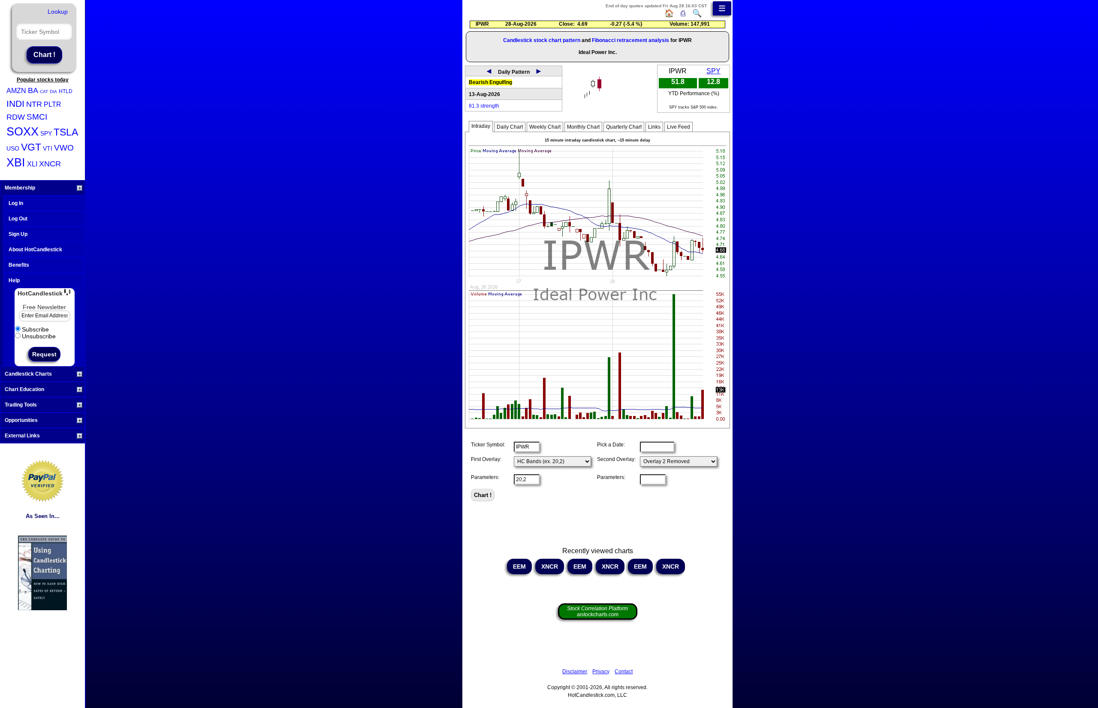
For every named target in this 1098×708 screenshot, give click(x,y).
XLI (32, 164)
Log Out (18, 219)
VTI (47, 148)
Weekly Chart (545, 127)
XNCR (50, 164)
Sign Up (18, 234)
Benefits (19, 265)
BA (33, 90)
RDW (15, 117)
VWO (64, 147)
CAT (44, 91)
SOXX (22, 131)
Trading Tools (21, 405)
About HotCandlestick (35, 250)
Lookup (58, 11)
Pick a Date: (611, 445)
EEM (519, 566)
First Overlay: (486, 459)
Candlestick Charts (28, 374)
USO (12, 148)
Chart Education (24, 389)
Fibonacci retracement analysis (630, 40)
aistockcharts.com (597, 612)
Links (654, 127)
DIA (53, 91)
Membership (20, 188)
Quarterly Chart (624, 127)
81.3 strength (484, 106)
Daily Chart (510, 127)
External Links (22, 436)
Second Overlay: (616, 459)
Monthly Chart (583, 127)
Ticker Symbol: (488, 445)
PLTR (52, 104)
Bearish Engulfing (490, 82)
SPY (46, 133)
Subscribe (35, 329)
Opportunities (21, 420)
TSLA (66, 132)
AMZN (16, 90)
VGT (31, 147)
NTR (34, 104)
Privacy (600, 672)
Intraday (480, 126)
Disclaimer (574, 672)
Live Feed (678, 127)
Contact (624, 672)
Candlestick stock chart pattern (541, 40)
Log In (16, 203)
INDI (15, 103)
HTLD (65, 91)
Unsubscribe (39, 336)
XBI (15, 162)
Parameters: (485, 477)
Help (14, 280)
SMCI (37, 116)
